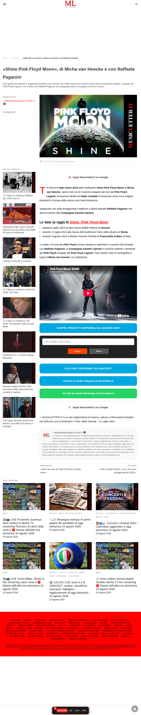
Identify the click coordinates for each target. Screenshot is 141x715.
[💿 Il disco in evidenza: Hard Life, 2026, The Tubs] (19, 276)
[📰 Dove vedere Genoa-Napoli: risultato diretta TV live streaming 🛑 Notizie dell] (117, 555)
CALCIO (62, 572)
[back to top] (134, 708)
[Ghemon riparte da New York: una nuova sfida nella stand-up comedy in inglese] (19, 373)
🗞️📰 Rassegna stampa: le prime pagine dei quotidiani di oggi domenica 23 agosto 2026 (70, 523)
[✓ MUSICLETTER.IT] (70, 4)
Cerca (77, 351)
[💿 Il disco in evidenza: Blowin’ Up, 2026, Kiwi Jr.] (19, 182)
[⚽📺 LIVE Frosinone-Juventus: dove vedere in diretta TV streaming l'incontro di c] (24, 496)
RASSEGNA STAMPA (73, 513)
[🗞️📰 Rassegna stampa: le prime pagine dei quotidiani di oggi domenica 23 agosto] (70, 496)
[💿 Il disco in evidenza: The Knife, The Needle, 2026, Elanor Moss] (19, 307)
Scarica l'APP (62, 710)
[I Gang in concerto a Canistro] (19, 247)
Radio (77, 710)
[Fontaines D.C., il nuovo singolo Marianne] (19, 341)
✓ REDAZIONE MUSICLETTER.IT (67, 433)
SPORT (52, 576)
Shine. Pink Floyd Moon (89, 222)
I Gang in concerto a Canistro (17, 261)
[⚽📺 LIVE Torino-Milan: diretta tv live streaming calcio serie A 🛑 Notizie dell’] (24, 555)
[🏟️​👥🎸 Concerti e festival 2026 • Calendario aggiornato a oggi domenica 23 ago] (117, 496)
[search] (136, 4)
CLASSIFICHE (72, 572)
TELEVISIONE (74, 576)
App (71, 710)
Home (5, 58)
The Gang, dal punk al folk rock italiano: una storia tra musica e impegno (18, 423)
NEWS (5, 513)
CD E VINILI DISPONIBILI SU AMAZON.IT (88, 368)
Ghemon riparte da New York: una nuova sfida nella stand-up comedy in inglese (18, 389)
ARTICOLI (15, 58)
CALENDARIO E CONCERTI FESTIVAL (121, 513)
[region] (70, 30)
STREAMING (61, 576)
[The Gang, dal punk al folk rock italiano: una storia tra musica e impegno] (19, 407)
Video (84, 710)
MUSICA (99, 517)
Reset (99, 351)
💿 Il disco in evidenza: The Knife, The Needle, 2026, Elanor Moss (18, 324)
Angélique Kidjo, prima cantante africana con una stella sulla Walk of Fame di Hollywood (19, 230)
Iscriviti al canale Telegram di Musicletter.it (88, 381)
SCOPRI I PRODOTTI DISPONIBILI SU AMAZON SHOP (88, 328)
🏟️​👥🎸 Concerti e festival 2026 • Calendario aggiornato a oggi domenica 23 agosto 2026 (117, 527)
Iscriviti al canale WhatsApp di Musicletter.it (88, 393)
